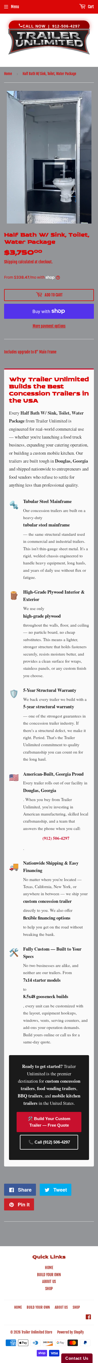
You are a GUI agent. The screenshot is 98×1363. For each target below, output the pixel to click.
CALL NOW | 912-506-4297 (51, 26)
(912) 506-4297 (55, 838)
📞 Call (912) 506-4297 (49, 1142)
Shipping (10, 262)
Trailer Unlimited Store (37, 1332)
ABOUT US (49, 1281)
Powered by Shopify (70, 1332)
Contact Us (76, 1358)
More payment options (49, 326)
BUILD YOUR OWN (49, 1274)
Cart (90, 6)
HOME (49, 1267)
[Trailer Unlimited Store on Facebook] (88, 1317)
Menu (15, 6)
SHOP (49, 1288)
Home (8, 74)
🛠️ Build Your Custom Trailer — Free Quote (49, 1121)
